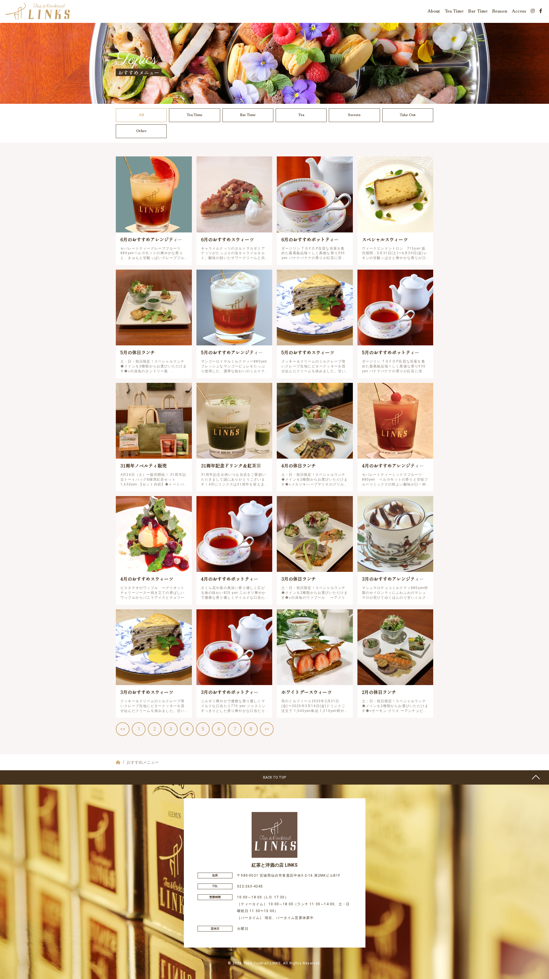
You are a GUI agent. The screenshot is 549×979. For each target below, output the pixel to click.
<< (122, 729)
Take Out (408, 115)
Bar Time (478, 11)
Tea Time (454, 11)
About (433, 11)
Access (519, 11)
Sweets (354, 115)
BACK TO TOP (274, 777)
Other (141, 131)
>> (266, 729)
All (141, 115)
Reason (499, 11)
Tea (301, 115)
